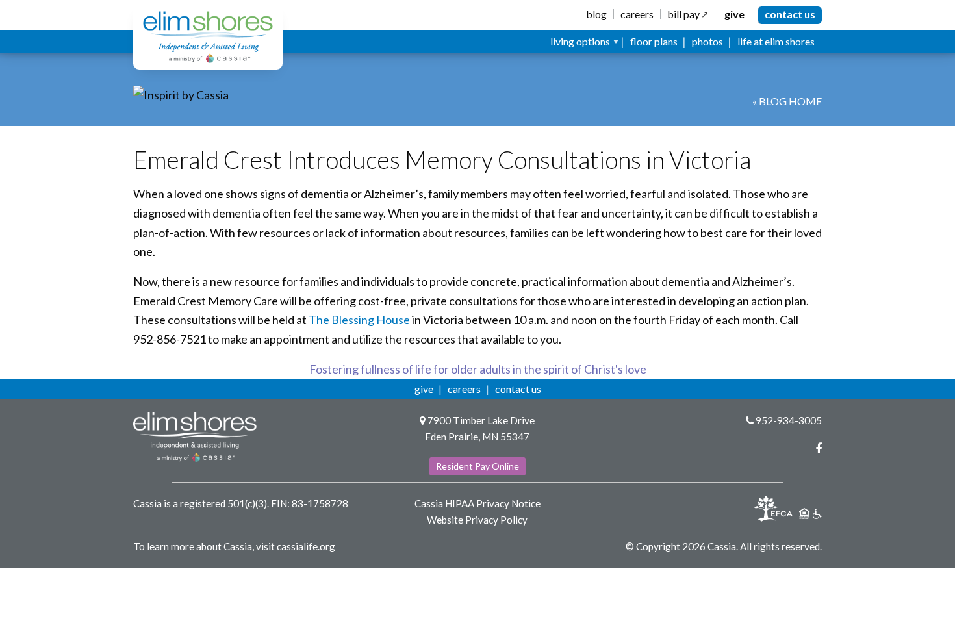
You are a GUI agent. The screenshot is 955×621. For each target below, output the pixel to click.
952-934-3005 (789, 420)
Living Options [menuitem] (580, 41)
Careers (637, 14)
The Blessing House (359, 319)
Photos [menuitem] (707, 41)
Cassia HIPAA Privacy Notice (477, 503)
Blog (596, 14)
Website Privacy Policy (477, 520)
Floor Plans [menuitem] (654, 41)
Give (734, 14)
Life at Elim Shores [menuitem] (776, 41)
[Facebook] (818, 448)
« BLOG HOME (787, 101)
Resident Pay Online (477, 466)
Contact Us (790, 14)
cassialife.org (306, 546)
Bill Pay (683, 14)
